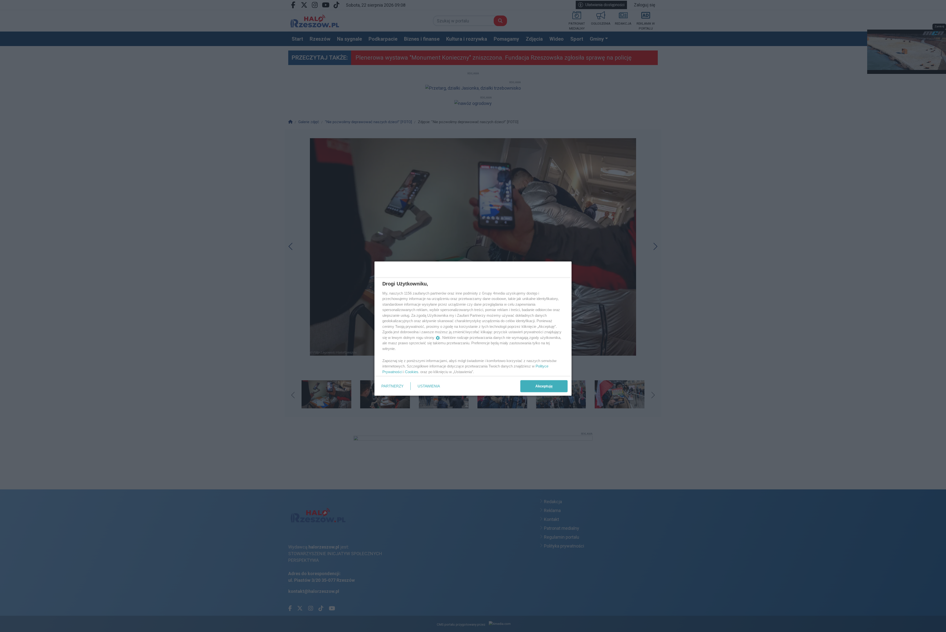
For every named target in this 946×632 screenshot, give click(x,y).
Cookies (411, 371)
